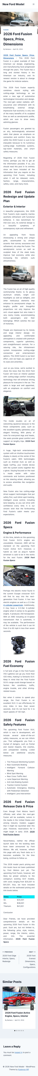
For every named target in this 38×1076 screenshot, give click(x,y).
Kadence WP (23, 1069)
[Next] (32, 1007)
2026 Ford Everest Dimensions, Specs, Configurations (29, 959)
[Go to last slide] (6, 1007)
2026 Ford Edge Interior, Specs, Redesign (9, 956)
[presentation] (19, 998)
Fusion (6, 30)
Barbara (8, 49)
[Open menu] (33, 4)
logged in (18, 1052)
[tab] (14, 1030)
